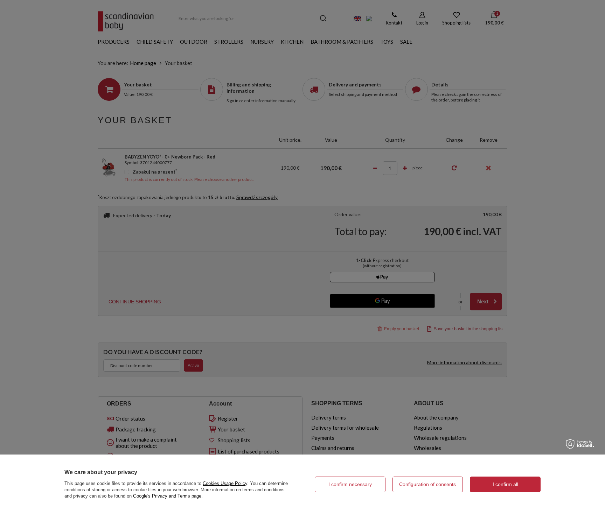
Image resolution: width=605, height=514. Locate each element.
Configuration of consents (427, 484)
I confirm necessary (350, 484)
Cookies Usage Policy (225, 483)
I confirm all (505, 484)
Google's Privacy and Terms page (167, 496)
